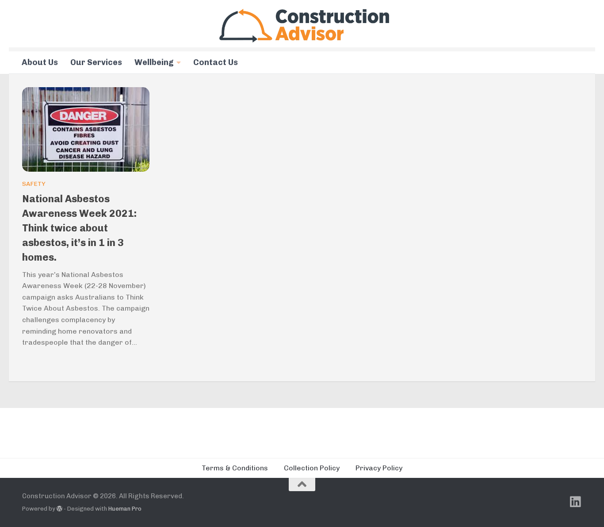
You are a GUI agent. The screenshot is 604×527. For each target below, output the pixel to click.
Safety (34, 184)
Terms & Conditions (235, 468)
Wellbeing (154, 62)
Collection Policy (312, 468)
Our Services (96, 62)
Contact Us (215, 62)
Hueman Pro (124, 508)
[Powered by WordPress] (59, 509)
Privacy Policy (379, 468)
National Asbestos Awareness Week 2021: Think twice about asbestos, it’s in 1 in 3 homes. (79, 228)
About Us (40, 62)
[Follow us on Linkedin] (576, 502)
